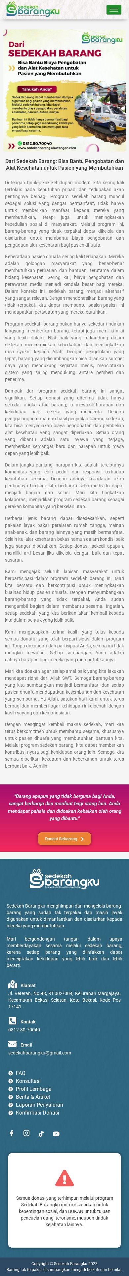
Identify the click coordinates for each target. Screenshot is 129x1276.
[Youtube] (56, 1133)
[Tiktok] (41, 1133)
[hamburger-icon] (114, 10)
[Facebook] (12, 1133)
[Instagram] (26, 1133)
